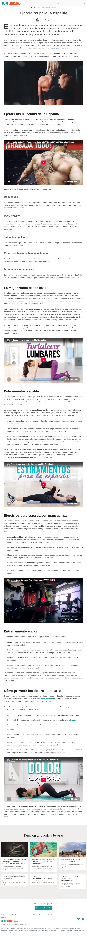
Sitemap (3, 917)
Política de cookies (6, 914)
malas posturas (46, 699)
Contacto (51, 914)
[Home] (31, 7)
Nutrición (77, 3)
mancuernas (71, 523)
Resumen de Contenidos (43, 908)
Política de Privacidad (19, 914)
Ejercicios (68, 3)
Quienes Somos (38, 914)
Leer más (8, 869)
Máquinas (59, 3)
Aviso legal (30, 914)
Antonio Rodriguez (45, 20)
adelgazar (73, 720)
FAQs (46, 914)
